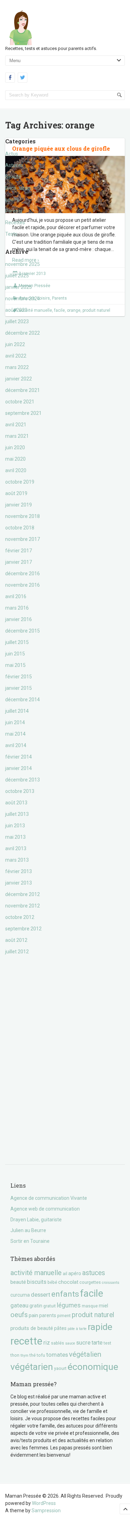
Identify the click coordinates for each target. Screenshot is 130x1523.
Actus (11, 154)
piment (64, 1315)
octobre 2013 (19, 791)
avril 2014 (15, 745)
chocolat (68, 1282)
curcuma (20, 1295)
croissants (110, 1282)
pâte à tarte (77, 1329)
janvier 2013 (18, 883)
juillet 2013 (17, 814)
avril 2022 (15, 356)
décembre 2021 (22, 390)
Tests (11, 234)
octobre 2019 (19, 482)
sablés (57, 1343)
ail (65, 1273)
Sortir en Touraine (30, 1241)
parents (47, 1315)
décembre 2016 (22, 573)
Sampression (46, 1510)
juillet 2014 (17, 711)
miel (103, 1305)
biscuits (36, 1282)
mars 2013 (17, 860)
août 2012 (16, 940)
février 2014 (18, 757)
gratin (35, 1305)
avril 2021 (15, 424)
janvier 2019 (18, 505)
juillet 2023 (17, 321)
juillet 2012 (17, 951)
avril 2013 (15, 848)
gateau (19, 1305)
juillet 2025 (17, 275)
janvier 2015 (18, 688)
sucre (83, 1342)
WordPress (44, 1503)
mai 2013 (15, 837)
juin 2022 (15, 344)
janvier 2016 (18, 619)
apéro (74, 1273)
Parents (14, 211)
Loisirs (12, 199)
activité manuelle (36, 1273)
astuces (93, 1273)
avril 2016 (15, 596)
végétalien (85, 1354)
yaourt (60, 1368)
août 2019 (16, 493)
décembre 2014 (22, 699)
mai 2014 (15, 734)
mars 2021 (17, 436)
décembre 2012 (22, 894)
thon (14, 1355)
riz (46, 1342)
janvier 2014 (18, 768)
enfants (65, 1294)
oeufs (19, 1315)
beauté (18, 1282)
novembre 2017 (22, 539)
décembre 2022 (22, 333)
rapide (100, 1327)
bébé (52, 1282)
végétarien (31, 1366)
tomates (57, 1354)
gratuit (49, 1305)
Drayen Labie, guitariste (36, 1219)
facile (91, 1293)
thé (32, 1355)
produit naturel (93, 1315)
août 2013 (16, 802)
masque (90, 1305)
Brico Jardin (18, 188)
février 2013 (18, 871)
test (107, 1343)
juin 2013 (15, 825)
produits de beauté (31, 1328)
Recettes (15, 222)
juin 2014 (15, 722)
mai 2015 (15, 665)
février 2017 (18, 550)
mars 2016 (17, 608)
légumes (69, 1305)
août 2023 (16, 310)
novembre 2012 (22, 906)
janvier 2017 (18, 562)
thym (24, 1355)
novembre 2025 (22, 264)
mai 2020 (15, 459)
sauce (70, 1343)
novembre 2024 (22, 298)
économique (93, 1366)
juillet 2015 (17, 642)
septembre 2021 (23, 413)
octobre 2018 (19, 527)
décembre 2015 (22, 631)
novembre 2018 (22, 516)
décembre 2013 (22, 780)
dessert (40, 1294)
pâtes (60, 1328)
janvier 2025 (18, 287)
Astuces (14, 165)
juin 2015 (15, 653)
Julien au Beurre (28, 1230)
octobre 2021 (19, 401)
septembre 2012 (23, 928)
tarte (97, 1342)
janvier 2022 (18, 379)
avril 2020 (15, 470)
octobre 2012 (19, 917)
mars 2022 (17, 367)
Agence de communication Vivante (48, 1198)
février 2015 (18, 676)
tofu (41, 1355)
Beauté (13, 176)
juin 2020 (15, 447)
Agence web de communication (45, 1209)
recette (26, 1341)
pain (33, 1315)
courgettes (90, 1282)
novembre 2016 (22, 585)
